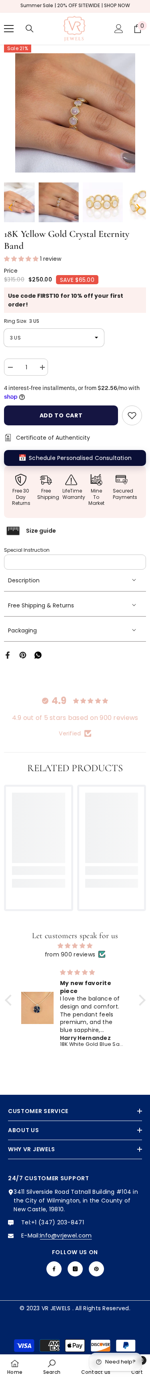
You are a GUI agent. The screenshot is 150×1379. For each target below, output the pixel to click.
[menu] (9, 28)
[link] (38, 870)
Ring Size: (21, 321)
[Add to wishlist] (132, 415)
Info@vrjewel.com (66, 1235)
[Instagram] (75, 1268)
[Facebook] (7, 655)
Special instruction (27, 550)
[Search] (29, 28)
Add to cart (61, 415)
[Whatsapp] (38, 655)
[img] (75, 945)
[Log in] (118, 28)
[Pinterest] (22, 655)
